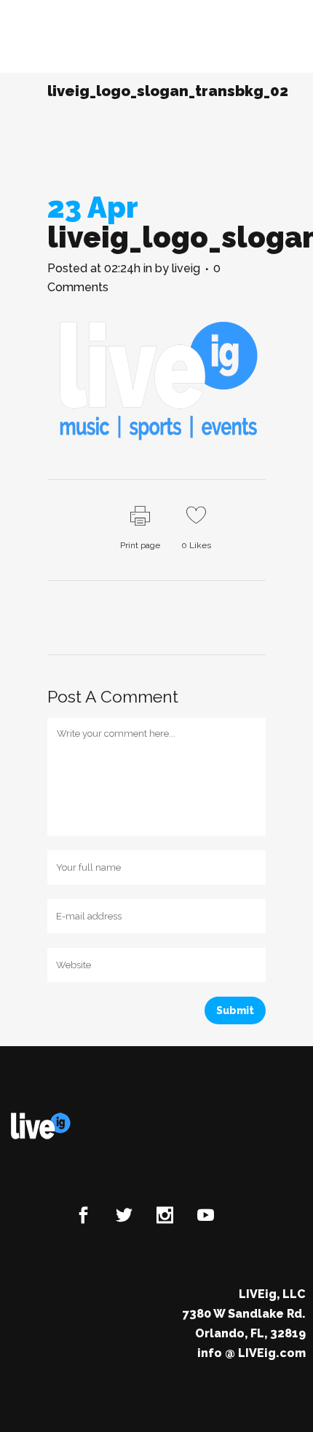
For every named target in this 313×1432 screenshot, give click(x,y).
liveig (186, 268)
